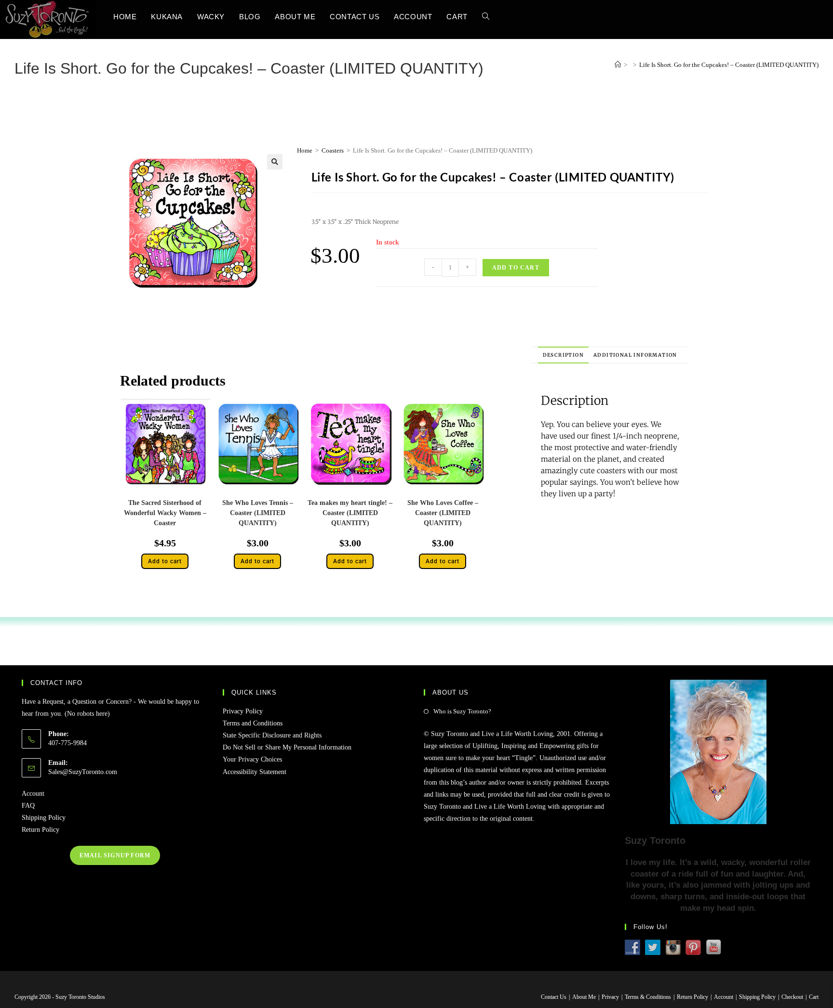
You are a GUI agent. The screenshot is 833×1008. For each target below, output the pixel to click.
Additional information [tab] (635, 355)
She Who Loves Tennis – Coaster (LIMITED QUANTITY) (257, 513)
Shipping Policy (44, 817)
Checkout (792, 997)
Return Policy (40, 829)
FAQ (28, 805)
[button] (274, 161)
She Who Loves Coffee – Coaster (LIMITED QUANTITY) (442, 513)
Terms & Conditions (648, 997)
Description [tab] (563, 355)
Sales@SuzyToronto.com (82, 771)
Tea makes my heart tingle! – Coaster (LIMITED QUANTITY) (350, 513)
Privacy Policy (243, 711)
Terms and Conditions (252, 723)
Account (33, 793)
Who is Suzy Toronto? (462, 711)
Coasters (333, 150)
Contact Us (553, 997)
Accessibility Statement (254, 771)
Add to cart (515, 267)
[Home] (618, 64)
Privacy (610, 997)
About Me (584, 997)
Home (304, 150)
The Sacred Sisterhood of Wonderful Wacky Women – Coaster (165, 513)
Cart (814, 997)
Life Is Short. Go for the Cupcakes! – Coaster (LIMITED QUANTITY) (729, 64)
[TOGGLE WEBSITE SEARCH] (486, 16)
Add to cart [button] (165, 561)
